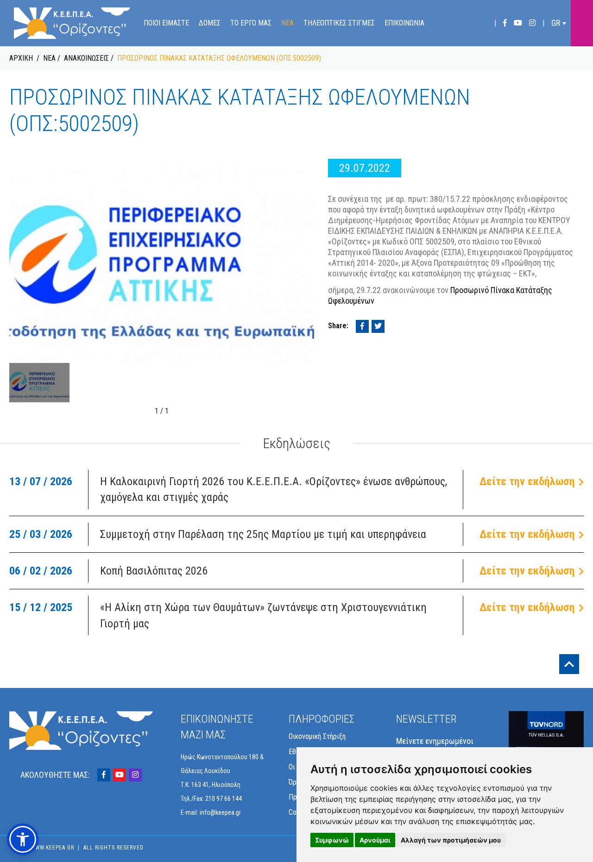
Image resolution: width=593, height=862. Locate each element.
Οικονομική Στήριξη (317, 736)
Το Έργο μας (250, 23)
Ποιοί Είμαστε (166, 23)
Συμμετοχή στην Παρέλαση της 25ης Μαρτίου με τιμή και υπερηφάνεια (263, 534)
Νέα (287, 23)
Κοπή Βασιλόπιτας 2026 (154, 570)
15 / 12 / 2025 (40, 607)
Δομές (210, 23)
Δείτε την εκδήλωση (527, 481)
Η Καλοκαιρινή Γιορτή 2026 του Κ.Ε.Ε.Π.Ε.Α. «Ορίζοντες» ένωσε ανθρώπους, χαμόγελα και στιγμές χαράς (273, 489)
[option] (161, 260)
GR (555, 23)
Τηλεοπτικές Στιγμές (339, 23)
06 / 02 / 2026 (40, 570)
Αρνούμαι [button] (375, 840)
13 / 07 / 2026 (40, 481)
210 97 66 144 (223, 798)
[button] (22, 839)
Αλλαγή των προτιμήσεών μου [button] (451, 840)
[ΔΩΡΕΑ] (582, 23)
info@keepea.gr (220, 812)
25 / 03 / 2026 (40, 534)
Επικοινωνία (404, 23)
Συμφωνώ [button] (332, 840)
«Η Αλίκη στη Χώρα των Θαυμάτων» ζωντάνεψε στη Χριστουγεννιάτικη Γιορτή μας (263, 615)
